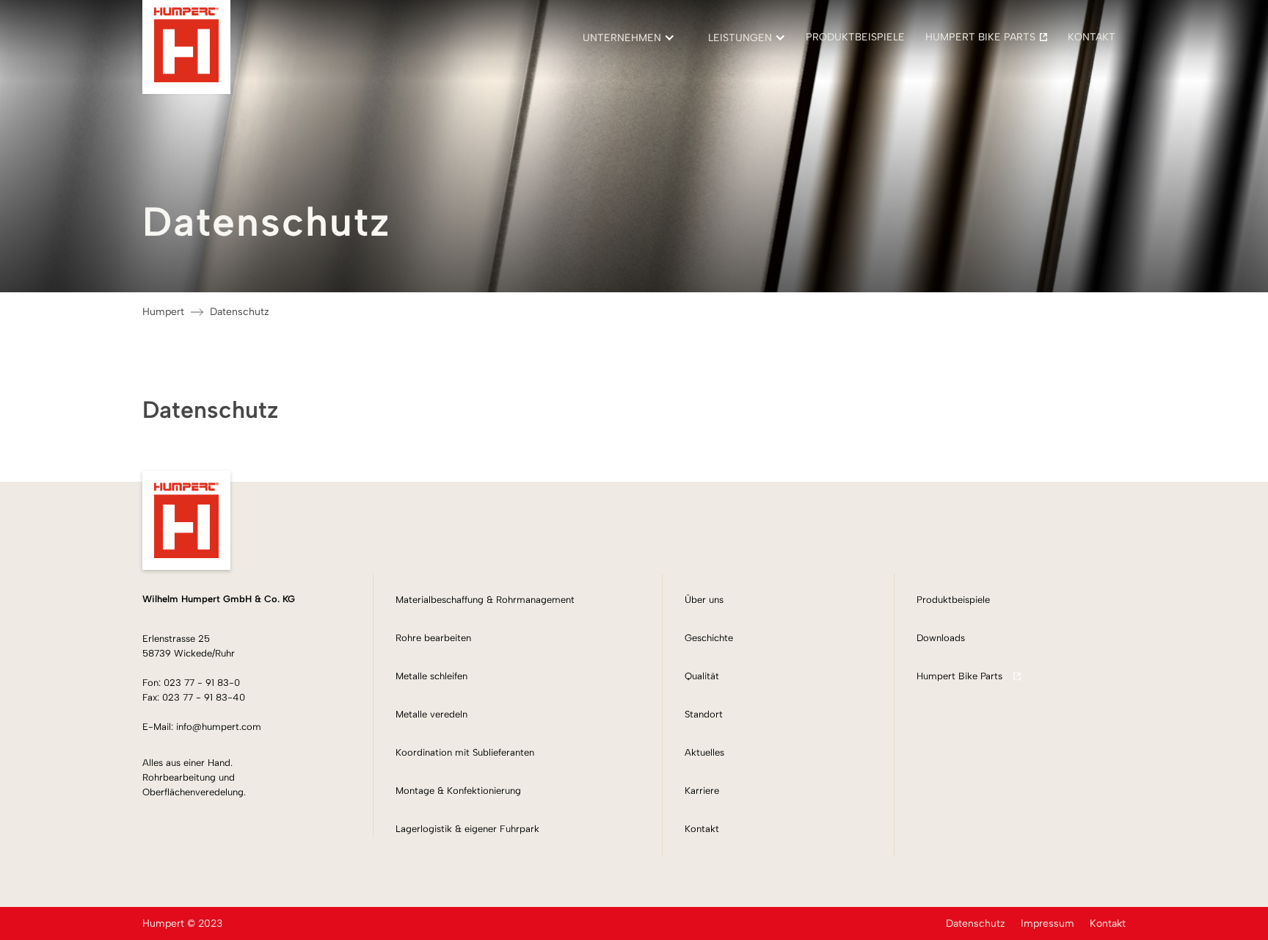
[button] (622, 37)
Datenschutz (239, 312)
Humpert (163, 312)
